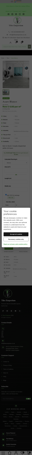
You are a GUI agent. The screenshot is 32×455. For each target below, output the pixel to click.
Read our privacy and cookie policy (15, 244)
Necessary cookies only (16, 239)
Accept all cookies (16, 234)
